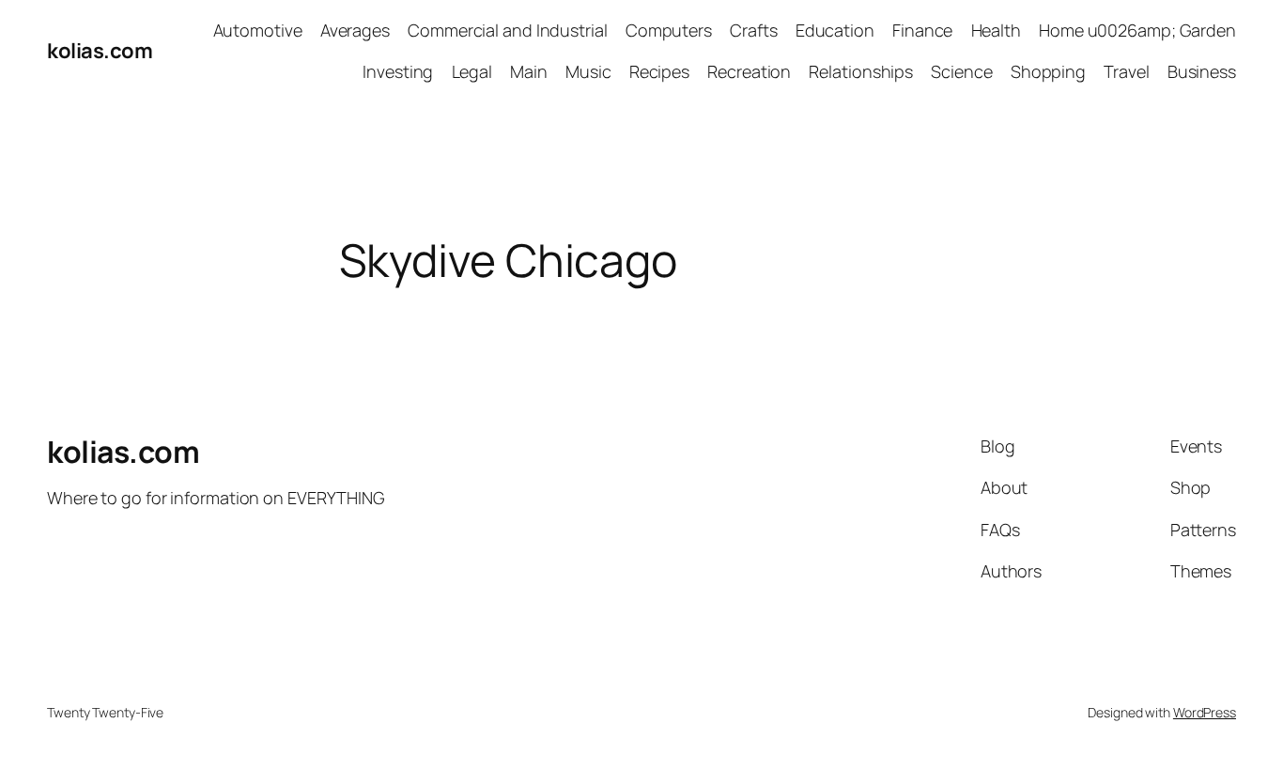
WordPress (1204, 712)
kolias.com (99, 51)
